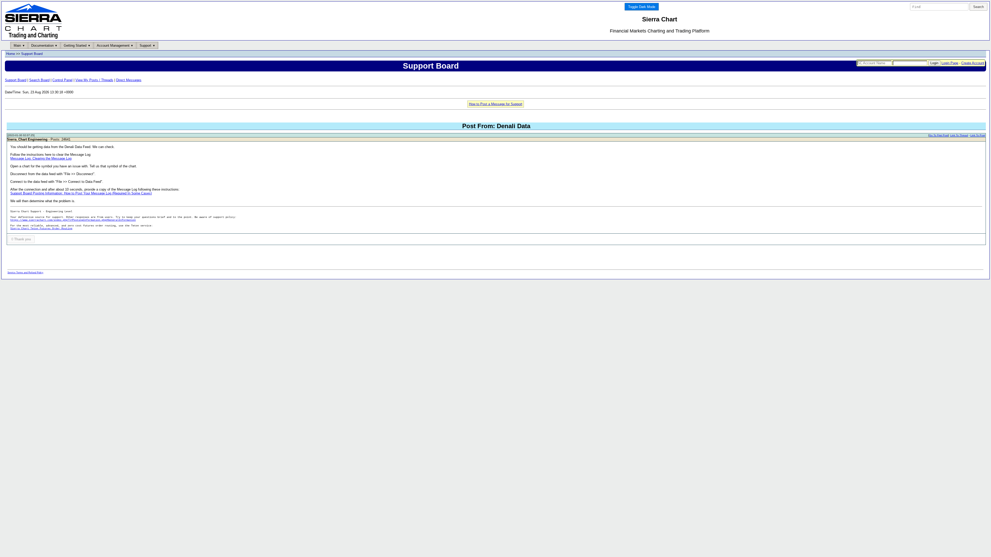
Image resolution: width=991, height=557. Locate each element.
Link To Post (977, 135)
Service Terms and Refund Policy (25, 272)
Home (10, 54)
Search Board (39, 80)
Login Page (949, 63)
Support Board (32, 54)
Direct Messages (128, 80)
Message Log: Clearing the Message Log (40, 158)
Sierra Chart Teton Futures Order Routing (41, 228)
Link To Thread (959, 135)
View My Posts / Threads (94, 80)
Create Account (972, 63)
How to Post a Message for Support (495, 104)
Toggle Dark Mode (641, 7)
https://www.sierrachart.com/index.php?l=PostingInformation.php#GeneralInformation (73, 220)
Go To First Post (938, 135)
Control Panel (62, 80)
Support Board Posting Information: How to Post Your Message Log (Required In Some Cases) (81, 193)
